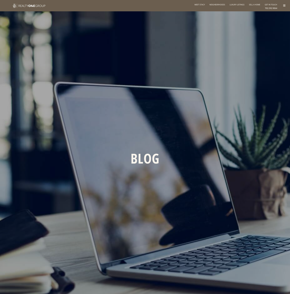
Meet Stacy (200, 4)
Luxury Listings (237, 4)
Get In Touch (271, 4)
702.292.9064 (271, 8)
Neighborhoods (217, 4)
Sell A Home (254, 4)
